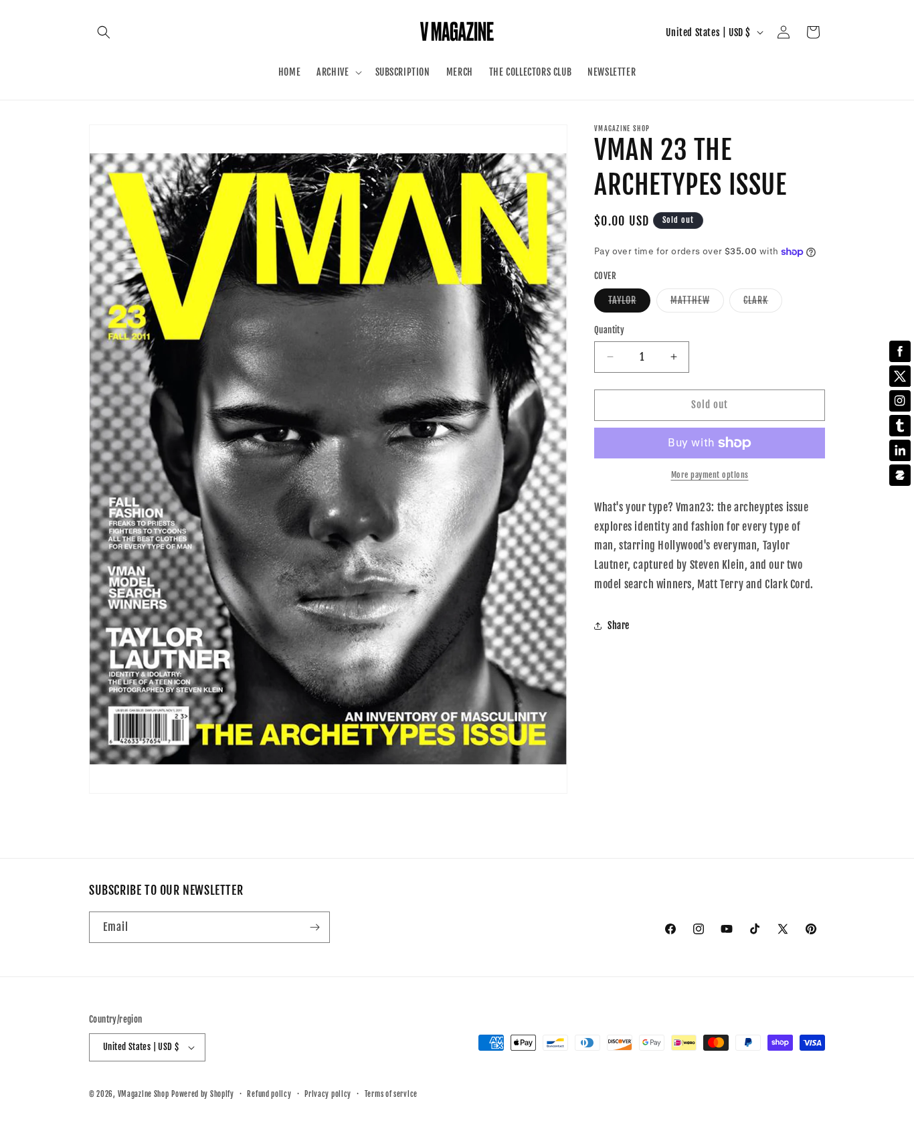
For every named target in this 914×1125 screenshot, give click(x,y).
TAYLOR (629, 303)
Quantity (609, 330)
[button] (103, 32)
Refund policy (269, 1094)
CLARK (762, 303)
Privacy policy (327, 1094)
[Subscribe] (314, 927)
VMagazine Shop (143, 1094)
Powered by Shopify (202, 1094)
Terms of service (391, 1094)
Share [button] (619, 625)
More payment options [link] (710, 475)
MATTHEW (697, 303)
